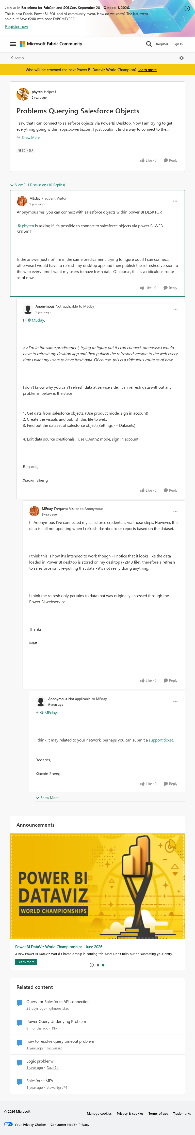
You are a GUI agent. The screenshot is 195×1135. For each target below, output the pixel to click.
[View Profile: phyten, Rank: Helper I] (23, 94)
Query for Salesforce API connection (58, 1001)
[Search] (149, 44)
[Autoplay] (92, 964)
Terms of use (158, 1113)
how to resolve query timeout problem (60, 1041)
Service (20, 58)
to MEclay (86, 306)
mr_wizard (54, 1048)
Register (162, 44)
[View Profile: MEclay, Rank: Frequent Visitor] (22, 201)
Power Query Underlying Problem (56, 1021)
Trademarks (182, 1113)
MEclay (34, 198)
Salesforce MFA (39, 1080)
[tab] (97, 964)
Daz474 (53, 1067)
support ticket (160, 740)
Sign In (178, 44)
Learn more (147, 69)
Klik (54, 1028)
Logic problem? (40, 1061)
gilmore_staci (59, 1008)
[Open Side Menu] (13, 44)
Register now (16, 26)
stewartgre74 (57, 1087)
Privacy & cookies (130, 1113)
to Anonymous (91, 508)
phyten (37, 91)
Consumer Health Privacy (70, 1124)
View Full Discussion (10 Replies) (40, 184)
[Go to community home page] (51, 44)
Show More (31, 137)
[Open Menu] (181, 58)
